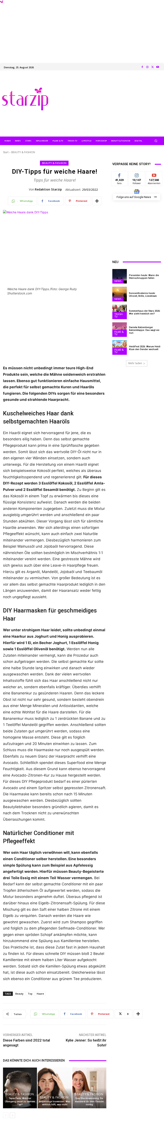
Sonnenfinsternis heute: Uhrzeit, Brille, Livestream (143, 294)
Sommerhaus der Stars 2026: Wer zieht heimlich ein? (144, 312)
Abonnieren (154, 174)
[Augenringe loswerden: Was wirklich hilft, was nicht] (55, 1088)
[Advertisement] (82, 30)
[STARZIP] (25, 98)
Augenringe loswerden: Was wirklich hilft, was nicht (54, 1103)
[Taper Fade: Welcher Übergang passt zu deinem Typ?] (20, 1088)
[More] (96, 201)
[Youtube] (157, 67)
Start (6, 152)
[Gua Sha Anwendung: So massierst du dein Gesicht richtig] (89, 1088)
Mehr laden (135, 363)
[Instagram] (147, 67)
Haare (40, 993)
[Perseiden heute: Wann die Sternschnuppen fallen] (119, 276)
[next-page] (12, 1115)
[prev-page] (5, 1115)
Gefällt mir (119, 176)
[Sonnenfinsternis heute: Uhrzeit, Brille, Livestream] (119, 294)
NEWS (117, 281)
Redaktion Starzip (48, 189)
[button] (156, 141)
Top (30, 993)
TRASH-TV (118, 315)
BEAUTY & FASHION (23, 152)
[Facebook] (142, 67)
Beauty (19, 993)
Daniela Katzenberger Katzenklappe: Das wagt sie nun (144, 330)
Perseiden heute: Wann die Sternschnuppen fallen (144, 276)
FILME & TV (119, 333)
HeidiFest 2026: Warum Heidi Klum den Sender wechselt (144, 348)
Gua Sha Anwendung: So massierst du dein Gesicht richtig (89, 1101)
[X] (152, 67)
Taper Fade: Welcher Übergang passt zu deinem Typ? (20, 1101)
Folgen (137, 174)
